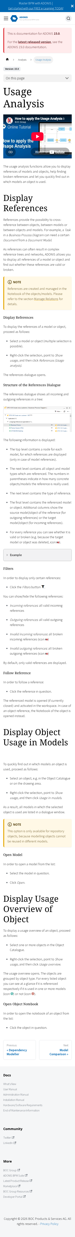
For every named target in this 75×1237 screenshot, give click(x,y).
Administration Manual (16, 1094)
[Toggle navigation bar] (6, 18)
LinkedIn (8, 1143)
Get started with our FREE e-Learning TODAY (35, 8)
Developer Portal (12, 1196)
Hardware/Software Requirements (22, 1105)
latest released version (34, 42)
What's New (9, 1084)
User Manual (10, 1089)
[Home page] (7, 59)
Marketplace (10, 1186)
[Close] (72, 6)
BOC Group (10, 1170)
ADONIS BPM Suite (13, 1175)
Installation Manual (13, 1100)
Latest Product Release (16, 1181)
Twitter (7, 1137)
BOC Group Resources (16, 1191)
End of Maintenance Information (21, 1110)
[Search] (68, 18)
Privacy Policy (49, 1224)
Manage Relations (46, 299)
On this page (15, 78)
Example (16, 555)
